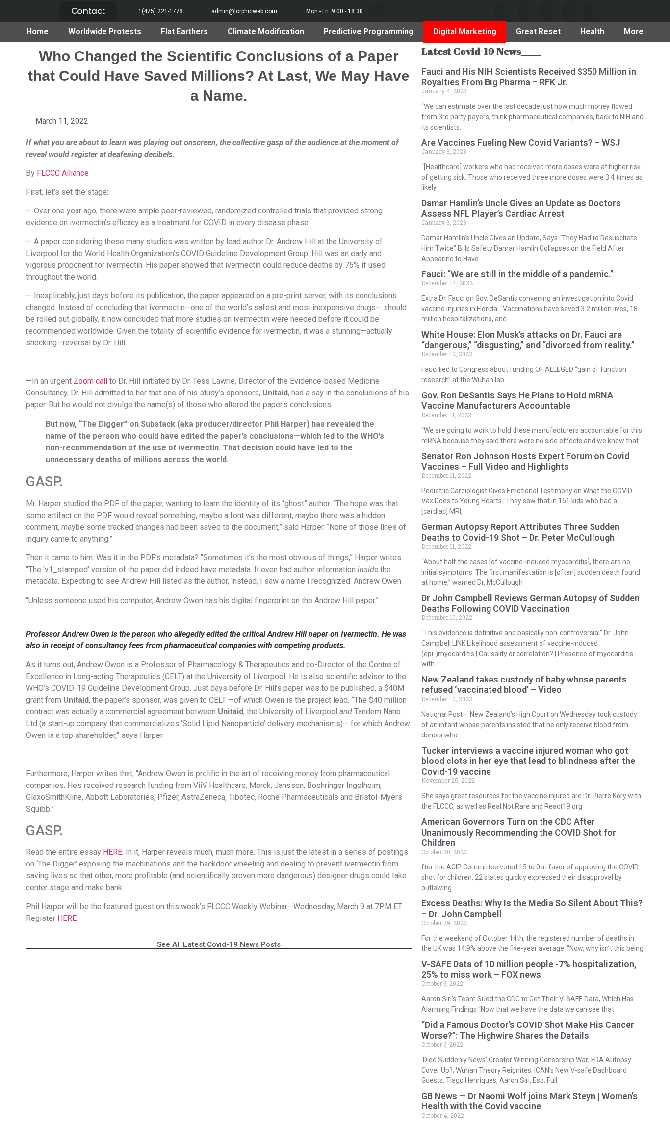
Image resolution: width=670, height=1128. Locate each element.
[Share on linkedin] (550, 11)
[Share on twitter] (528, 11)
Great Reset (538, 31)
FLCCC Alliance (63, 173)
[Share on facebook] (506, 11)
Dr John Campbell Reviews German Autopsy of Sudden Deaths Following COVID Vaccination (530, 603)
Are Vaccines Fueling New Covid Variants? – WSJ (520, 142)
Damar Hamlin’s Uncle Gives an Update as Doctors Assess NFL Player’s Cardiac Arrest (521, 208)
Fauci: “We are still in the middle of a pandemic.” (517, 274)
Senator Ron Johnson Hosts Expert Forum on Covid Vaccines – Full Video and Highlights (525, 461)
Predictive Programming (368, 31)
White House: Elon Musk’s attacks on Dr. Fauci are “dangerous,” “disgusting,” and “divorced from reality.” (528, 339)
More (634, 31)
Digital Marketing (464, 31)
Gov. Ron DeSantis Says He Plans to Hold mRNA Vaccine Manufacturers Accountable (517, 400)
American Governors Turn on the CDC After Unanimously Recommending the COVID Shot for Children (518, 832)
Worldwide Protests (104, 31)
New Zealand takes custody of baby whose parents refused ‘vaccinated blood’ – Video (524, 684)
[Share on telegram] (572, 11)
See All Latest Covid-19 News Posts (219, 944)
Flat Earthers (184, 31)
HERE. (114, 852)
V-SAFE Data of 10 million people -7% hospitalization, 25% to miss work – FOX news (528, 969)
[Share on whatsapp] (594, 11)
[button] (88, 11)
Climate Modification (266, 31)
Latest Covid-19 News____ (481, 51)
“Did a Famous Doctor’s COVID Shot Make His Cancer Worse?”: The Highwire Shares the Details (527, 1030)
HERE (67, 918)
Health (592, 31)
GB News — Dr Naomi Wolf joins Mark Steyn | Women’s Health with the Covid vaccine (529, 1101)
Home (37, 31)
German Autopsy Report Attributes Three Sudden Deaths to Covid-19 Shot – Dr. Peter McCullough (520, 532)
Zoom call (89, 381)
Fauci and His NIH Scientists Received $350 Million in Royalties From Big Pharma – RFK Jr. (528, 76)
